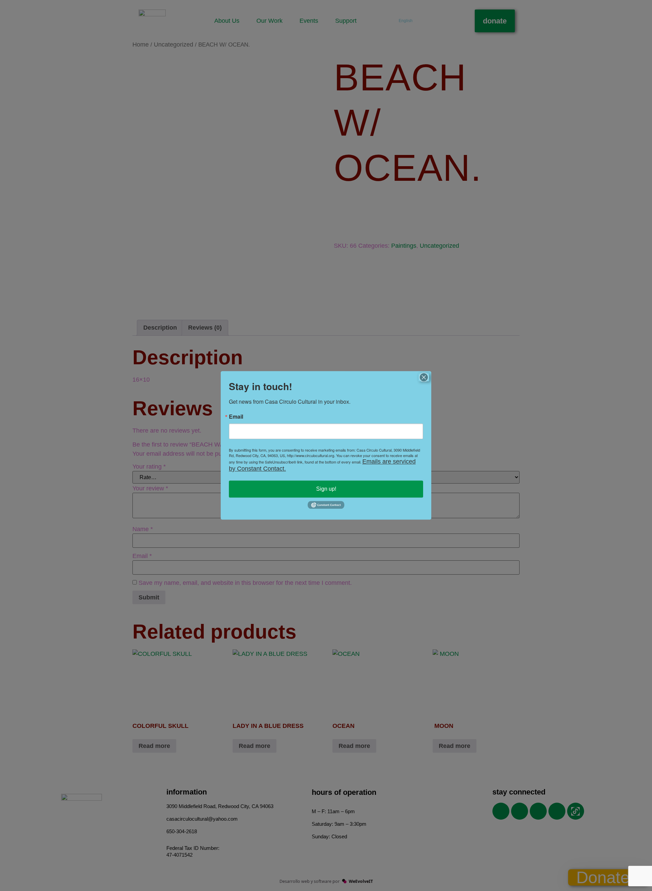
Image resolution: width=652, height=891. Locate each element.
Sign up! (326, 489)
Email (236, 416)
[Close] (423, 377)
